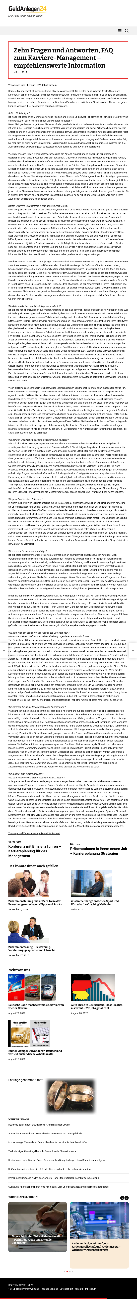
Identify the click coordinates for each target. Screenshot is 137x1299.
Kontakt (79, 1289)
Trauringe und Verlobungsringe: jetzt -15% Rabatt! (34, 833)
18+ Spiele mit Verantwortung (23, 1289)
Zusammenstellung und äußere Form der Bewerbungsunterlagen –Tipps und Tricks (35, 902)
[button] (122, 1198)
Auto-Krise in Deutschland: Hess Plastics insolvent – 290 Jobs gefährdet (96, 1006)
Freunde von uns (49, 1289)
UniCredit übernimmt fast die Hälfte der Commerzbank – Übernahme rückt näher (49, 1169)
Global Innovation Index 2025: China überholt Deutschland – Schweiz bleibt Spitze (36, 1239)
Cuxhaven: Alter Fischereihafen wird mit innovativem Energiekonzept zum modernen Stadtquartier (58, 1186)
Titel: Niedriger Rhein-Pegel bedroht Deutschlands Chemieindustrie (42, 1151)
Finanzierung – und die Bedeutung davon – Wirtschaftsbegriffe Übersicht (99, 1245)
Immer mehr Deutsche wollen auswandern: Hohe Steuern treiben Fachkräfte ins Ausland (53, 1178)
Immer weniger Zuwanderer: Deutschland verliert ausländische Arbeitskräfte (35, 1052)
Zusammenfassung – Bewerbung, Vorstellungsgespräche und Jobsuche (31, 948)
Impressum (90, 1289)
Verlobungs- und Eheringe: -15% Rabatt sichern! (32, 85)
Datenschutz (66, 1289)
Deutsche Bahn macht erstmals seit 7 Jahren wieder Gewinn (39, 1124)
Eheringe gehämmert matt (25, 1080)
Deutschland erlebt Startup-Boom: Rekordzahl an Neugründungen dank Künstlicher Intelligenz (56, 1160)
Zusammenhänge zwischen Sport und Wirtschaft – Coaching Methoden (95, 902)
